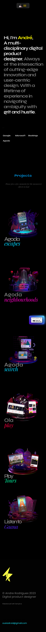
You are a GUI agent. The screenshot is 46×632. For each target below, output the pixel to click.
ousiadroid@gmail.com (14, 623)
